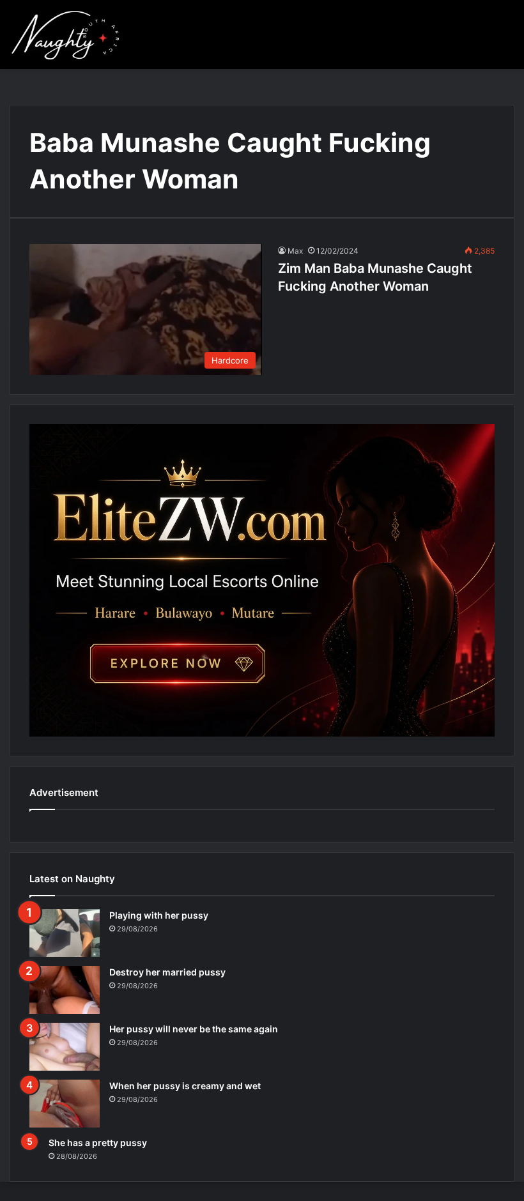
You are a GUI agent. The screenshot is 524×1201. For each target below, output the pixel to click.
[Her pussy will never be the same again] (64, 1047)
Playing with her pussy (158, 915)
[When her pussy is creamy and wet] (64, 1104)
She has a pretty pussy (98, 1142)
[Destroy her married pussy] (64, 990)
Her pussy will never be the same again (193, 1028)
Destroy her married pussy (167, 972)
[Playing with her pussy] (64, 933)
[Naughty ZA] (70, 34)
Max (295, 251)
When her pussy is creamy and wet (185, 1085)
